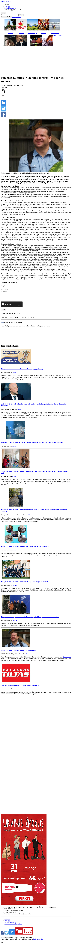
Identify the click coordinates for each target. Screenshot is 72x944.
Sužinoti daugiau (38, 939)
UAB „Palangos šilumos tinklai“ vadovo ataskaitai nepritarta (20, 685)
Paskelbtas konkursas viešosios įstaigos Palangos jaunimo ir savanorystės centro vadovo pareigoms (32, 442)
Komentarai (67, 657)
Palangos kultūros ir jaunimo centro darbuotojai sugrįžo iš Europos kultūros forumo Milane (30, 617)
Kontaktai (7, 6)
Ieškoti (21, 15)
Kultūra (14, 620)
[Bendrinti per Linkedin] (3, 105)
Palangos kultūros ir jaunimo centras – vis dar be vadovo (19, 650)
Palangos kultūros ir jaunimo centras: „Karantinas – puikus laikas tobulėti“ (25, 546)
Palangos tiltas (16, 17)
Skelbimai (7, 920)
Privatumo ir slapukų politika (13, 924)
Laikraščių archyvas (10, 8)
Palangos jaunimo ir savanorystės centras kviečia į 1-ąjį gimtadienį (22, 369)
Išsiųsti (3, 309)
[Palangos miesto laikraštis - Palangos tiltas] (6, 1)
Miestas (14, 372)
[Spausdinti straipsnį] (3, 99)
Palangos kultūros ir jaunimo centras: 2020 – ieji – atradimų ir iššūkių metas (25, 582)
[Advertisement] (36, 62)
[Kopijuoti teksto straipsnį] (3, 94)
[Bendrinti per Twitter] (3, 111)
